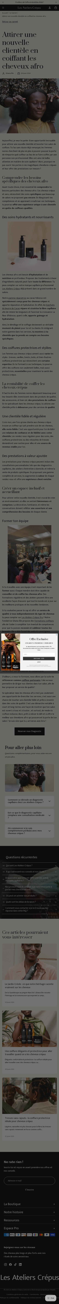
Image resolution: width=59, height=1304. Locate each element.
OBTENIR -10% (39, 658)
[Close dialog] (56, 634)
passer (38, 662)
